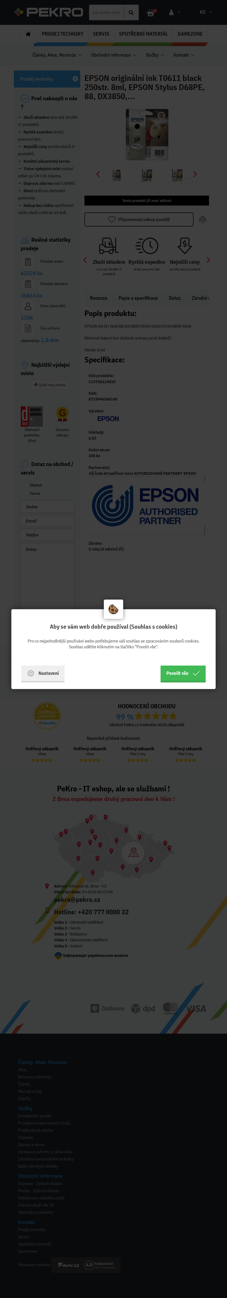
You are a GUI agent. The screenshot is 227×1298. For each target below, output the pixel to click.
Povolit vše (177, 673)
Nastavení (48, 673)
